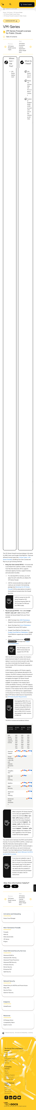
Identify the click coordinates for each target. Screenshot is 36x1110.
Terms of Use (8, 1091)
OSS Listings (7, 1060)
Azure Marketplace (25, 625)
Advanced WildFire (9, 955)
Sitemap (6, 1063)
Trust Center (7, 1089)
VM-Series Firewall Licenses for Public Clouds (15, 16)
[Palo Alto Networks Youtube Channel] (19, 1099)
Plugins (6, 941)
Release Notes (8, 1052)
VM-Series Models (17, 12)
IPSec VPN (6, 988)
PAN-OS (6, 934)
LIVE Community (9, 1077)
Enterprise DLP (8, 969)
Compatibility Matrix (9, 1022)
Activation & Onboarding (21, 1032)
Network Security (9, 1032)
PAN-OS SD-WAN (8, 937)
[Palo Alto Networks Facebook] (6, 1099)
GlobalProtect (7, 1006)
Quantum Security (8, 992)
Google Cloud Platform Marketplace (18, 632)
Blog (5, 1056)
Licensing (30, 1032)
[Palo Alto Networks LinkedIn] (11, 1099)
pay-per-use (15, 613)
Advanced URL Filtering (10, 957)
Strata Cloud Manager (9, 918)
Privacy (6, 1087)
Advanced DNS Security (10, 962)
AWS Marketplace (25, 620)
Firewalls (6, 932)
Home (4, 12)
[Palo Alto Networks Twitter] (15, 1099)
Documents (7, 1093)
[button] (35, 888)
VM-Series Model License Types (12, 14)
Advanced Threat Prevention (11, 960)
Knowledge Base (9, 1079)
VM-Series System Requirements (17, 697)
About (6, 1071)
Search (6, 1054)
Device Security (8, 967)
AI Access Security (9, 964)
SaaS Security (7, 971)
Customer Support (9, 1075)
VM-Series (9, 12)
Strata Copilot (27, 4)
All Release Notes (8, 1020)
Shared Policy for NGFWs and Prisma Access (16, 985)
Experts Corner (8, 1025)
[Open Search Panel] (10, 4)
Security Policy (8, 990)
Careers (6, 1073)
